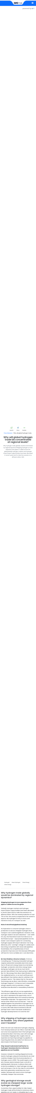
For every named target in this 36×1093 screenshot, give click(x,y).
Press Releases (8, 433)
